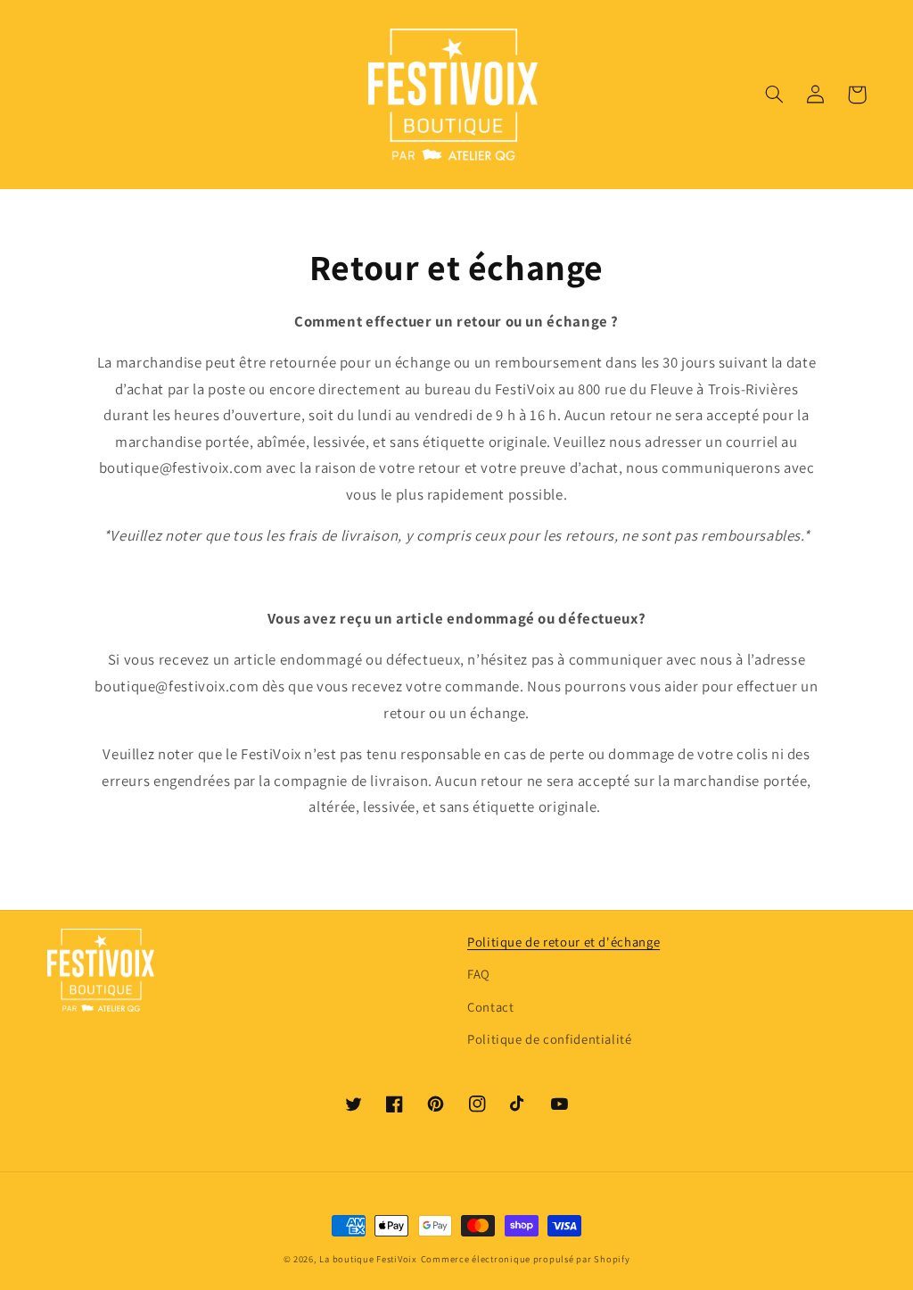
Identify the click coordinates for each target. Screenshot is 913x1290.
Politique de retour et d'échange (563, 941)
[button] (774, 94)
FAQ (478, 973)
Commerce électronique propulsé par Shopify (525, 1259)
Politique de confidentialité (549, 1038)
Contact (490, 1006)
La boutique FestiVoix (367, 1259)
